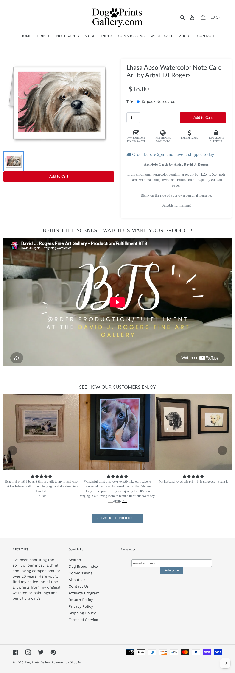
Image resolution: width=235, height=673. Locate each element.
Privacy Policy (81, 606)
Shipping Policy (82, 613)
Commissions (80, 573)
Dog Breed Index (83, 566)
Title (129, 101)
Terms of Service (83, 619)
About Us (77, 580)
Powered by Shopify (66, 662)
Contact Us (79, 586)
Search (75, 560)
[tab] (110, 502)
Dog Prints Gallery (38, 662)
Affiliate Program (84, 593)
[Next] (222, 450)
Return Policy (81, 600)
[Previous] (12, 450)
